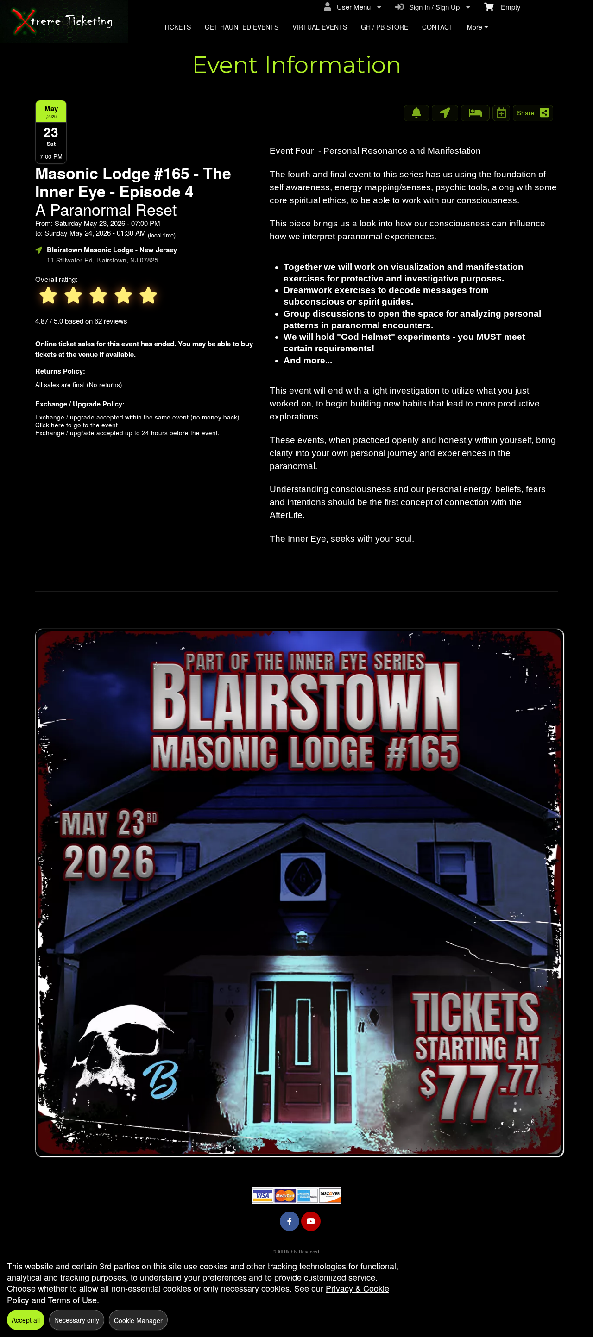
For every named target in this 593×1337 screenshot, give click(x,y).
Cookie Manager (138, 1320)
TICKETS (177, 26)
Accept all (26, 1320)
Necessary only (76, 1320)
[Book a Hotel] (475, 113)
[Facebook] (289, 1221)
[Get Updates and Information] (416, 113)
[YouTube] (311, 1221)
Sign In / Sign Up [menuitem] (432, 7)
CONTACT (437, 26)
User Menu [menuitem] (351, 7)
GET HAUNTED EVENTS (241, 26)
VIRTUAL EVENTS (319, 26)
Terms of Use (72, 1299)
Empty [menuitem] (507, 7)
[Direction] (445, 113)
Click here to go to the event (76, 424)
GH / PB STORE (384, 26)
